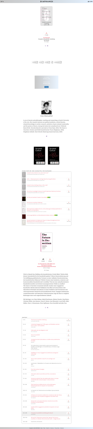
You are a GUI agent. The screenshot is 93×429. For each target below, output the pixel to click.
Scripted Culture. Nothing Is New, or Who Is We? (37, 185)
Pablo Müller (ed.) (51, 263)
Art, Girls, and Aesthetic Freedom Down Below (37, 197)
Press (44, 428)
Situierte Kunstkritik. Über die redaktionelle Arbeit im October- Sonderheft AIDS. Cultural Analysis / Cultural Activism (45, 379)
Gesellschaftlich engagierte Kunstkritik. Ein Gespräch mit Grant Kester (45, 407)
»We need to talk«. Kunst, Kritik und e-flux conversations (43, 374)
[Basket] (91, 1)
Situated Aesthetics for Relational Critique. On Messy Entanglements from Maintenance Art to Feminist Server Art (43, 221)
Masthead (62, 428)
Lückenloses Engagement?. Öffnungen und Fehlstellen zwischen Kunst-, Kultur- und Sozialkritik (45, 325)
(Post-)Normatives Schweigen (37, 369)
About (42, 428)
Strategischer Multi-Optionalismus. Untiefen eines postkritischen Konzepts (45, 340)
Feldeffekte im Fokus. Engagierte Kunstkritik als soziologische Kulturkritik (44, 353)
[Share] (47, 45)
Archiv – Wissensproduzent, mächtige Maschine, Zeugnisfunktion (41, 179)
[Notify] (45, 45)
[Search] (2, 1)
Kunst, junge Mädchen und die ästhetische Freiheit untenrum (40, 215)
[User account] (88, 1)
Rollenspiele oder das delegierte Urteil (39, 330)
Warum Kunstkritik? (35, 335)
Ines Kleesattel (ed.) (42, 263)
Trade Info (48, 428)
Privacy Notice (57, 428)
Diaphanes (46, 1)
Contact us (52, 428)
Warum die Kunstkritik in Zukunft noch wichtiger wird (43, 359)
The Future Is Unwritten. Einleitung (34, 202)
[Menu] (1, 1)
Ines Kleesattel (46, 37)
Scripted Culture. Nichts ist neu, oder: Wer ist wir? (37, 173)
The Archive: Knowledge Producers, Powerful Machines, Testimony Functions (44, 191)
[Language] (90, 1)
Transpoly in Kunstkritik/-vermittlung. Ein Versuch (42, 413)
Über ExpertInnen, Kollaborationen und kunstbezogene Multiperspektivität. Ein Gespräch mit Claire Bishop (44, 209)
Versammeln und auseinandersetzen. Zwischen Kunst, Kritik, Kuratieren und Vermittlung (44, 401)
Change (46, 87)
